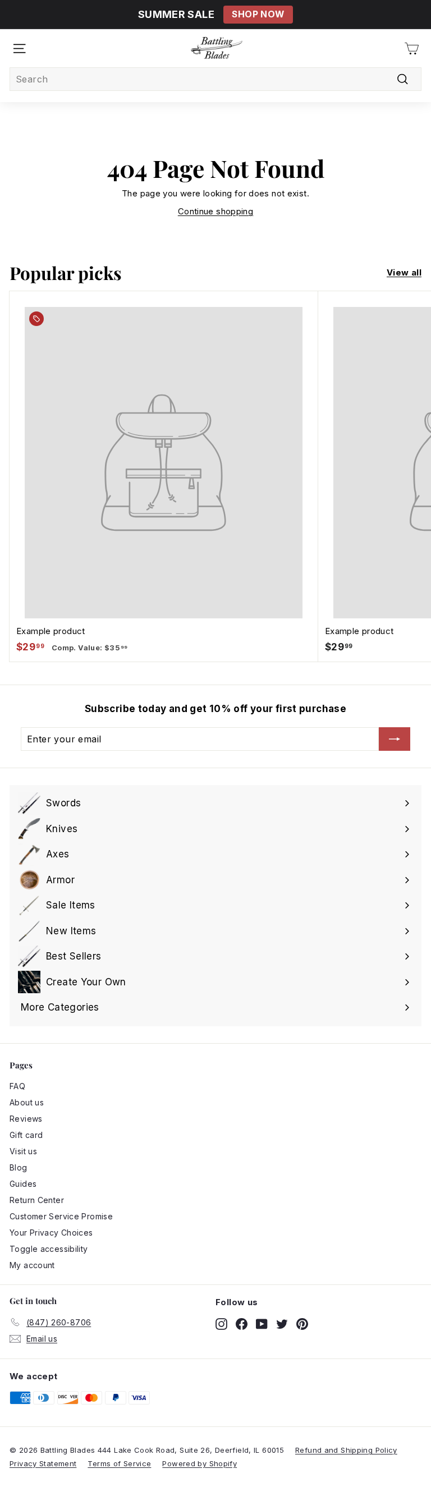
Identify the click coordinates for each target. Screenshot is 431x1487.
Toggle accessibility (49, 1249)
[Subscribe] (394, 739)
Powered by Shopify (199, 1463)
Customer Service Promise (61, 1216)
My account (32, 1265)
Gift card (26, 1135)
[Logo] (217, 48)
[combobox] (215, 79)
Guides (23, 1183)
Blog (18, 1167)
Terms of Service (119, 1463)
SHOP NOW (258, 14)
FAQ (17, 1086)
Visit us (23, 1151)
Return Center (37, 1200)
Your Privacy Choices (51, 1232)
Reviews (26, 1118)
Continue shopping (215, 211)
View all (404, 272)
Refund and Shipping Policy (346, 1449)
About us (27, 1102)
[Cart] (411, 49)
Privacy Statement (43, 1463)
